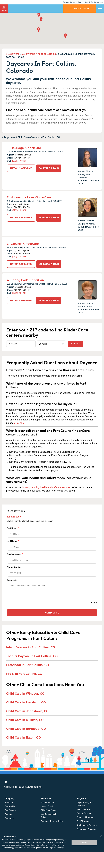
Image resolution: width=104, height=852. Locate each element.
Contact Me (52, 613)
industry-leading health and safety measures (46, 487)
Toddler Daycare (84, 813)
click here (19, 423)
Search (75, 344)
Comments (12, 580)
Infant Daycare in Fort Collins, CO (30, 647)
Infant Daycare (83, 809)
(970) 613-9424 (19, 210)
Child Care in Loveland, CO (26, 702)
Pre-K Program (83, 821)
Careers (8, 814)
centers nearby (78, 8)
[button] (41, 20)
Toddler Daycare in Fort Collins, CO (32, 656)
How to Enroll (47, 806)
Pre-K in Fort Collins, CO (24, 673)
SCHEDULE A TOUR (49, 168)
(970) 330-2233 (19, 257)
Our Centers (10, 810)
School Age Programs (86, 829)
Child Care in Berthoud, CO (26, 728)
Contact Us (10, 806)
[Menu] (100, 8)
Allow (84, 842)
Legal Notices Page (56, 848)
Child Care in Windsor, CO (25, 693)
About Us (9, 802)
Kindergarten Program (87, 825)
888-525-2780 (14, 516)
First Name (13, 528)
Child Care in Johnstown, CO (27, 711)
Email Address (15, 554)
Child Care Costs (48, 810)
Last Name (13, 541)
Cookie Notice (30, 845)
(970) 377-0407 (19, 161)
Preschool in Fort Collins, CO (27, 665)
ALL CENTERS (12, 54)
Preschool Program (85, 817)
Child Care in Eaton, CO (23, 737)
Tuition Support (47, 802)
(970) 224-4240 (19, 293)
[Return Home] (4, 8)
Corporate (9, 818)
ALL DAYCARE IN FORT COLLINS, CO (38, 54)
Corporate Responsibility (52, 821)
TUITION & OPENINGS (21, 168)
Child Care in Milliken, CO (25, 720)
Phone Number (14, 567)
